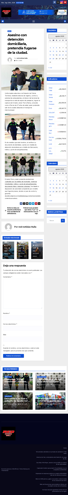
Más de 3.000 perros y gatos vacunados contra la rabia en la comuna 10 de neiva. (51, 479)
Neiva (9, 31)
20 (60, 55)
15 (66, 51)
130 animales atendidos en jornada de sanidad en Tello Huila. (51, 452)
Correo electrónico (10, 324)
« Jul (50, 67)
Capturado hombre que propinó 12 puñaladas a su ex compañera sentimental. (52, 468)
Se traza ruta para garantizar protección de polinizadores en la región (54, 490)
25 (53, 59)
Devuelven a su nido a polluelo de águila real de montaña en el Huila (17, 400)
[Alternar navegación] (33, 21)
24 (50, 59)
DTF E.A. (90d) (51, 151)
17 (50, 55)
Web (4, 335)
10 (50, 51)
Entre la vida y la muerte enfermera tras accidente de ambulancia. (14, 210)
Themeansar (4, 470)
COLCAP (52, 112)
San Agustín (8, 396)
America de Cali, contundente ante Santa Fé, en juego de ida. (51, 457)
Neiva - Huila (8, 376)
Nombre (6, 313)
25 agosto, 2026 (11, 384)
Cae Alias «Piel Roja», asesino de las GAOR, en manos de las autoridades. (51, 463)
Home (65, 448)
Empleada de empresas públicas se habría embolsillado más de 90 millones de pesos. (51, 474)
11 (53, 51)
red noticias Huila (22, 58)
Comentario (7, 277)
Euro (50, 108)
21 (63, 55)
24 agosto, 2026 (44, 384)
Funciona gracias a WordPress (10, 469)
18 (53, 55)
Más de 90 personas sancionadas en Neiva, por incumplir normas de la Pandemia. (53, 485)
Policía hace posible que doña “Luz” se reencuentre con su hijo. (30, 210)
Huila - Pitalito (42, 376)
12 (56, 51)
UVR (50, 144)
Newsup (25, 469)
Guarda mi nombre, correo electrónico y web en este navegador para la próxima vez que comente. (21, 349)
